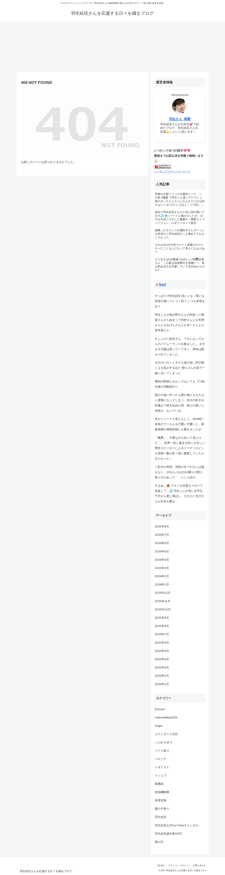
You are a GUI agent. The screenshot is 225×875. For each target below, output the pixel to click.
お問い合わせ (199, 865)
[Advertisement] (112, 46)
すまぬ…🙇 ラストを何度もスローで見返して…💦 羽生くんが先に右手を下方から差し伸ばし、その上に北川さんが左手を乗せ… (179, 493)
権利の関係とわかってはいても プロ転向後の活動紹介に (180, 384)
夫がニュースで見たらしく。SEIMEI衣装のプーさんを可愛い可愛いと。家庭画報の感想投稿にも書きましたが (179, 424)
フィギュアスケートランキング (172, 171)
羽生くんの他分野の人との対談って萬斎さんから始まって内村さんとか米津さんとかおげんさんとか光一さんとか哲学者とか (179, 322)
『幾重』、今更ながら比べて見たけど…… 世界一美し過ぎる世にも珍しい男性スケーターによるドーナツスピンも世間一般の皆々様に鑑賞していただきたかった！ (180, 448)
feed (162, 284)
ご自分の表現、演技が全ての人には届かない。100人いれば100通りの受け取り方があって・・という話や (179, 472)
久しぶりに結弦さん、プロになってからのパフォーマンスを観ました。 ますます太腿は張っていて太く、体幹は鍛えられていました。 (180, 346)
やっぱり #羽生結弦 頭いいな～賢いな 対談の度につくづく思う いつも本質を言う (180, 301)
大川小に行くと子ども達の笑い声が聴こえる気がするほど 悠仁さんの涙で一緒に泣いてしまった (180, 368)
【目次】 (160, 865)
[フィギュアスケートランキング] (162, 166)
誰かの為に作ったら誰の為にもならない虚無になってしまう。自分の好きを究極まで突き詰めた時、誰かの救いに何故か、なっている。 (179, 402)
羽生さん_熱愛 (180, 119)
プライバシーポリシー (179, 865)
